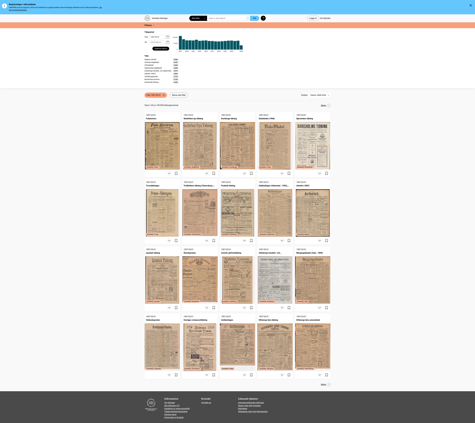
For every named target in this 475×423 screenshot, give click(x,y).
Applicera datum (160, 49)
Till (145, 42)
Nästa (323, 105)
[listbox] (161, 71)
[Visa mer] (169, 173)
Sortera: (304, 95)
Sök (254, 18)
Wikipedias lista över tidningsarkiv (253, 411)
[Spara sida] (176, 173)
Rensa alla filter (179, 95)
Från (146, 37)
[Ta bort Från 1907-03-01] (164, 95)
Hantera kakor (170, 414)
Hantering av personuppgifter (177, 408)
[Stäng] (470, 5)
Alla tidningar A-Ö (171, 405)
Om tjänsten (325, 18)
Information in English (174, 417)
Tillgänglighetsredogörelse (175, 411)
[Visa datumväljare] (167, 37)
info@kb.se (206, 402)
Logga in (313, 18)
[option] (161, 59)
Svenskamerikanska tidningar (251, 402)
